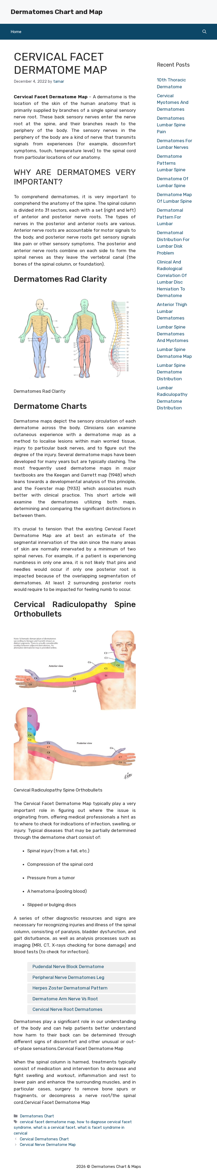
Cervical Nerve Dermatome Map (48, 1144)
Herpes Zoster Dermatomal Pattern (70, 988)
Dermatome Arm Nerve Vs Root (65, 998)
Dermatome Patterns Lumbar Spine (171, 163)
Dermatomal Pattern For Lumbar (170, 216)
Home (16, 31)
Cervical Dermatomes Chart (44, 1139)
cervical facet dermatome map (47, 1122)
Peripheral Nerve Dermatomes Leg (68, 977)
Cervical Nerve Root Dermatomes (67, 1009)
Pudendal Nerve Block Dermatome (68, 966)
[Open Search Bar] (204, 32)
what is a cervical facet (54, 1127)
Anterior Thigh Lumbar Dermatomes (172, 311)
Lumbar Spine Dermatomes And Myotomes (172, 333)
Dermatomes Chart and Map (56, 12)
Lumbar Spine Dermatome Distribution (171, 372)
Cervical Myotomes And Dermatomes (172, 102)
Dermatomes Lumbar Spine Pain (171, 124)
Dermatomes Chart (37, 1116)
